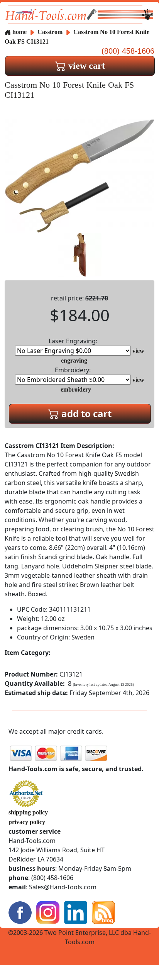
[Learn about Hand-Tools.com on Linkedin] (75, 912)
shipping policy (28, 812)
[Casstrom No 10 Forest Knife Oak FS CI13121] (79, 175)
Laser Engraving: (73, 341)
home (19, 32)
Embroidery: (73, 370)
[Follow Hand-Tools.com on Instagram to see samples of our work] (47, 912)
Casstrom (50, 32)
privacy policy (26, 822)
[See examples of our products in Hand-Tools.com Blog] (103, 912)
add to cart (85, 413)
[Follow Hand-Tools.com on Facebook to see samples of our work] (20, 912)
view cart (85, 66)
